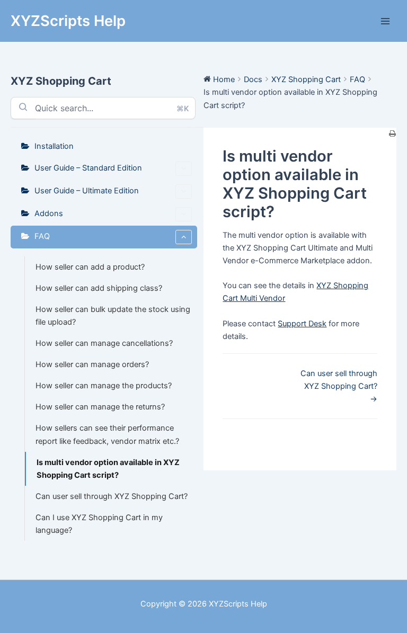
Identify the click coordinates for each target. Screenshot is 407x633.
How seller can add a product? (90, 267)
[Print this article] (392, 134)
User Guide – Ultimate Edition (86, 190)
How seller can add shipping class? (99, 288)
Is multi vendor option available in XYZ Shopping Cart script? (108, 469)
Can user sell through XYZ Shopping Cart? (112, 496)
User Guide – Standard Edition (88, 168)
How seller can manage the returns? (100, 407)
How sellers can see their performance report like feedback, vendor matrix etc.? (107, 434)
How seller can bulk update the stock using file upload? (113, 316)
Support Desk (302, 323)
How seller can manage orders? (92, 364)
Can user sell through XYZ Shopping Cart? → (338, 386)
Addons (48, 213)
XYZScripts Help (68, 21)
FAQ (42, 236)
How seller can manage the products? (104, 385)
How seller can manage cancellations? (104, 343)
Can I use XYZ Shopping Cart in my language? (99, 524)
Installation (54, 146)
